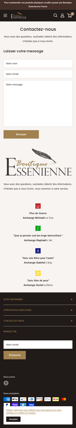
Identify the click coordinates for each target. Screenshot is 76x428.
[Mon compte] (62, 15)
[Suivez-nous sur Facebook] (6, 383)
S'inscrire (15, 355)
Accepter (13, 419)
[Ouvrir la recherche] (55, 15)
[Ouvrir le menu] (5, 15)
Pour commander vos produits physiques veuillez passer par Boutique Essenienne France (38, 4)
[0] (69, 15)
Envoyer (21, 134)
